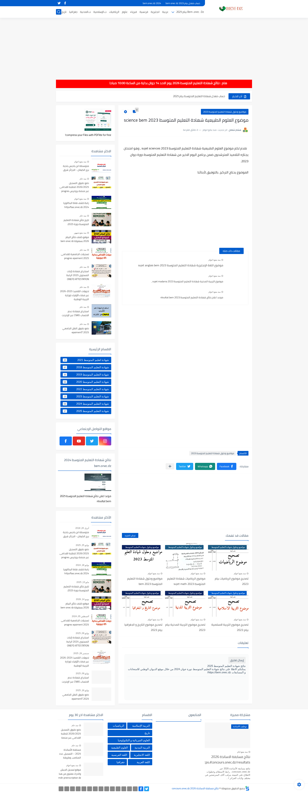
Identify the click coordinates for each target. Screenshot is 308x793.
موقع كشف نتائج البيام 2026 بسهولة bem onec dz (75, 239)
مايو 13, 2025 (82, 582)
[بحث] (58, 12)
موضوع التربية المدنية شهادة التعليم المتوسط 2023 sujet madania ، (187, 281)
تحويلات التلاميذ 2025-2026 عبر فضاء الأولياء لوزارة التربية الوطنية (74, 295)
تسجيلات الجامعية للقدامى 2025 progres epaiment (75, 256)
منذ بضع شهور (80, 233)
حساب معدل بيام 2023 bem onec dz (183, 3)
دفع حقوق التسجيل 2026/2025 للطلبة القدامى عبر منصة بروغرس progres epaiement (74, 187)
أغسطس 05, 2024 (80, 616)
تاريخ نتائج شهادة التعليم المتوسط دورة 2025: (76, 222)
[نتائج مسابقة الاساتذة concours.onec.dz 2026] (229, 8)
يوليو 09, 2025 (82, 633)
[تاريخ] (61, 788)
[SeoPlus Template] (247, 788)
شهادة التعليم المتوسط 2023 (86, 396)
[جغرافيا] (66, 788)
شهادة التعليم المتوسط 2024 (86, 404)
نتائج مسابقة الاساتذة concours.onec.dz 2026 (195, 788)
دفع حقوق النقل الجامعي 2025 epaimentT (75, 330)
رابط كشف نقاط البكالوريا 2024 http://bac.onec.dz (76, 205)
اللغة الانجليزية (142, 754)
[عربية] (112, 788)
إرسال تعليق (237, 660)
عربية (165, 11)
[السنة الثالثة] (129, 788)
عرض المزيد (130, 535)
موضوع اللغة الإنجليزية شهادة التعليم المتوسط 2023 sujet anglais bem (180, 265)
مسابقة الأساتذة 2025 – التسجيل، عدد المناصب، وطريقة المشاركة (70, 754)
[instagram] (105, 441)
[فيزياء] (95, 788)
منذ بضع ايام (242, 752)
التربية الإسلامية (141, 725)
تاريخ (63, 11)
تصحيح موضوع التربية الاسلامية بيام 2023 (229, 627)
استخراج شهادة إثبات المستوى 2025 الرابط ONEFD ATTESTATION (77, 275)
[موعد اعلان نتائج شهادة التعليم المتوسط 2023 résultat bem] (235, 295)
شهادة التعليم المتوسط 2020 (86, 382)
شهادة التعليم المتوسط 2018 (86, 367)
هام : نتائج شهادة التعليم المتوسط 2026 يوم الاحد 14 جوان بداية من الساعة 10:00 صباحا (178, 83)
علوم (124, 11)
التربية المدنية (142, 747)
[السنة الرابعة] (123, 788)
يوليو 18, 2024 (82, 565)
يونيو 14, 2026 (82, 599)
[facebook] (65, 3)
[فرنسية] (101, 788)
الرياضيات (114, 11)
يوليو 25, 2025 (82, 545)
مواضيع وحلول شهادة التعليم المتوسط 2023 (224, 112)
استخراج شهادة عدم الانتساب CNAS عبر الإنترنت (75, 313)
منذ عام (83, 179)
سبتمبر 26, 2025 (81, 653)
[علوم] (89, 788)
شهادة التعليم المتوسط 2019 (86, 374)
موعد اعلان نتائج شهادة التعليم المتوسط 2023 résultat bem (191, 297)
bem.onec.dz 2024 (152, 3)
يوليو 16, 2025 (82, 690)
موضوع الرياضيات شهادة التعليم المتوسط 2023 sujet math (186, 581)
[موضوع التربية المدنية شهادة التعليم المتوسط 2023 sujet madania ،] (235, 279)
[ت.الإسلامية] (78, 788)
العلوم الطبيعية (119, 747)
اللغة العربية (143, 762)
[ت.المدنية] (72, 788)
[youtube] (79, 441)
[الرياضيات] (83, 788)
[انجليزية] (106, 788)
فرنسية (144, 11)
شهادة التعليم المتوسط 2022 (86, 389)
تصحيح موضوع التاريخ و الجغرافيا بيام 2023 (143, 627)
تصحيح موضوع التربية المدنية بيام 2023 (185, 627)
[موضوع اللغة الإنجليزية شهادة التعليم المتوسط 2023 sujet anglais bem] (235, 263)
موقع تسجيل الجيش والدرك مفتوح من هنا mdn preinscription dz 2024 (69, 774)
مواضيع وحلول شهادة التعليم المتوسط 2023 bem (144, 581)
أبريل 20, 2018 (82, 528)
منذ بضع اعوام (214, 260)
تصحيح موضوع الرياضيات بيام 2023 (231, 581)
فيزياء (133, 11)
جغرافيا (73, 11)
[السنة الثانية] (135, 788)
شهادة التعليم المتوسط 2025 (86, 411)
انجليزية (155, 11)
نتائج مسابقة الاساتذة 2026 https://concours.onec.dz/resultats (227, 759)
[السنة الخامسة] (118, 788)
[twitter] (59, 3)
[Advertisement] (154, 46)
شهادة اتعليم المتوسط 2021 (86, 360)
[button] (226, 466)
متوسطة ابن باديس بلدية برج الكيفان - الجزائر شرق (76, 168)
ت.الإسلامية (99, 11)
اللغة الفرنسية (119, 754)
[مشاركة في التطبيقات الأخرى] (170, 466)
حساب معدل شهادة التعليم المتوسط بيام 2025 (199, 96)
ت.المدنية (85, 11)
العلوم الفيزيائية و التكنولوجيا (134, 740)
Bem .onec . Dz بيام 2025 (190, 11)
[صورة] (101, 165)
